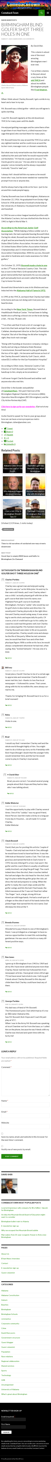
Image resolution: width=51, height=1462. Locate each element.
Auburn (4, 1300)
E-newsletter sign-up (10, 1226)
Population (5, 1352)
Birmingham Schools (9, 1314)
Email (4, 1111)
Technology (6, 1375)
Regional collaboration (10, 1361)
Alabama (4, 1290)
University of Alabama (10, 1389)
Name (4, 1100)
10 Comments (28, 39)
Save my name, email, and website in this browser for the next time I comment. (24, 1138)
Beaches (4, 1305)
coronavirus (6, 1319)
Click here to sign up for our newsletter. (18, 406)
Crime (3, 1328)
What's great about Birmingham (14, 1394)
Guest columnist (8, 1273)
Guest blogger (7, 1342)
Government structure (10, 1338)
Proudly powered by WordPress (12, 1459)
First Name (5, 1424)
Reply (10, 658)
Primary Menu (48, 13)
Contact (4, 1263)
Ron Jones (9, 957)
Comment (6, 1067)
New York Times (25, 309)
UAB (3, 1380)
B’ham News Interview (10, 1258)
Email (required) (8, 1416)
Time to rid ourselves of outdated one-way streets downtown (23, 543)
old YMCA (36, 80)
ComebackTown (9, 12)
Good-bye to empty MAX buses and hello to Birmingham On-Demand (20, 556)
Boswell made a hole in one (34, 265)
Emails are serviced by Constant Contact (30, 1448)
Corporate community (10, 1323)
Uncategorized (7, 1385)
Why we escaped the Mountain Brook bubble (19, 1230)
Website (5, 1122)
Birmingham (8, 529)
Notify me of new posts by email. (16, 1149)
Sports (4, 1370)
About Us (5, 1254)
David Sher (17, 39)
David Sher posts (9, 20)
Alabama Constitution (10, 1295)
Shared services (7, 1366)
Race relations (7, 1356)
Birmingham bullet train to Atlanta (15, 1221)
